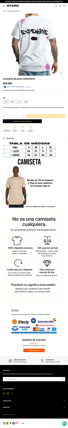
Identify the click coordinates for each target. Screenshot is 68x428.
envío (5, 90)
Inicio (4, 10)
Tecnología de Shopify (12, 414)
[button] (64, 6)
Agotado (45, 116)
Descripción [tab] (15, 310)
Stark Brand (6, 414)
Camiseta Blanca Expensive (13, 10)
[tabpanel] (34, 323)
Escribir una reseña (34, 350)
